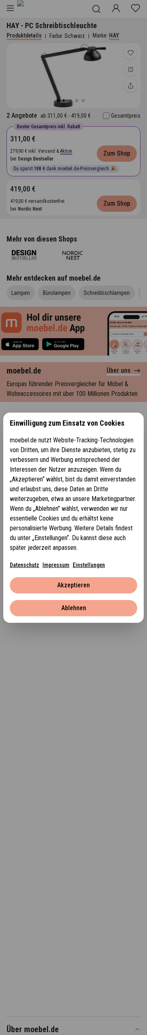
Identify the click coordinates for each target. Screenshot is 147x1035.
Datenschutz (24, 565)
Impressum (55, 565)
